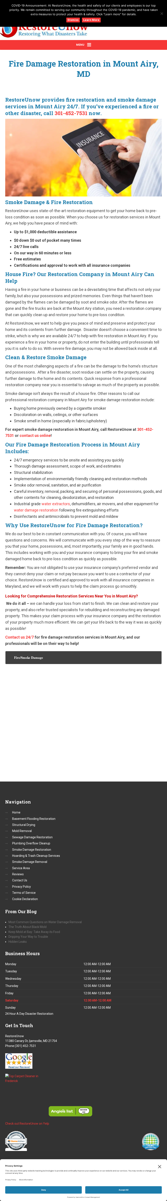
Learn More (91, 20)
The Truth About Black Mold (27, 927)
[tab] (83, 657)
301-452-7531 (71, 113)
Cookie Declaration (25, 899)
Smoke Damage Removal (29, 862)
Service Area (21, 868)
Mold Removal (22, 831)
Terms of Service (24, 892)
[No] (161, 13)
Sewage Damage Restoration (32, 837)
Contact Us (19, 880)
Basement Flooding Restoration (33, 818)
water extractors (56, 504)
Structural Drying (23, 825)
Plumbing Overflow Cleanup (31, 843)
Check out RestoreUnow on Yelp (27, 1123)
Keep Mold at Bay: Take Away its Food (34, 932)
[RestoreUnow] (61, 29)
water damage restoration (36, 510)
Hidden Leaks (17, 941)
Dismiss (73, 20)
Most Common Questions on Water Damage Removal (45, 922)
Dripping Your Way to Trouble (28, 936)
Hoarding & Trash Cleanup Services (36, 855)
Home (16, 812)
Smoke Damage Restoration (31, 849)
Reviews (18, 874)
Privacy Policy (21, 886)
